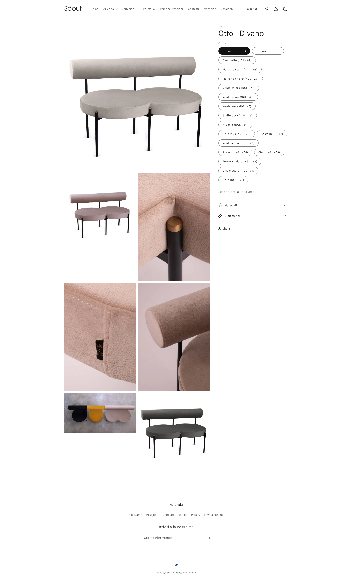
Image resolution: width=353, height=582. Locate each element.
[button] (110, 9)
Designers (152, 514)
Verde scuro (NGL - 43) (238, 97)
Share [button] (226, 228)
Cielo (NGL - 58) (269, 152)
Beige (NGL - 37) (272, 133)
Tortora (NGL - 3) (268, 51)
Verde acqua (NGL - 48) (238, 143)
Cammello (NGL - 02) (237, 60)
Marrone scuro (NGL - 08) (240, 69)
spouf (168, 572)
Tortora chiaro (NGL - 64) (240, 161)
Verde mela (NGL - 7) (237, 106)
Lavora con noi (213, 514)
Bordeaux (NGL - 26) (236, 133)
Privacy (195, 514)
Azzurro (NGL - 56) (235, 152)
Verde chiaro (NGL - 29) (239, 87)
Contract (168, 514)
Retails (182, 514)
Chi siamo (135, 514)
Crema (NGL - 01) (234, 51)
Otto (251, 191)
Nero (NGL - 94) (233, 179)
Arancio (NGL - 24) (235, 124)
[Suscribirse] (208, 538)
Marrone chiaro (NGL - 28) (240, 78)
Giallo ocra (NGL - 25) (237, 115)
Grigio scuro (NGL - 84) (238, 170)
